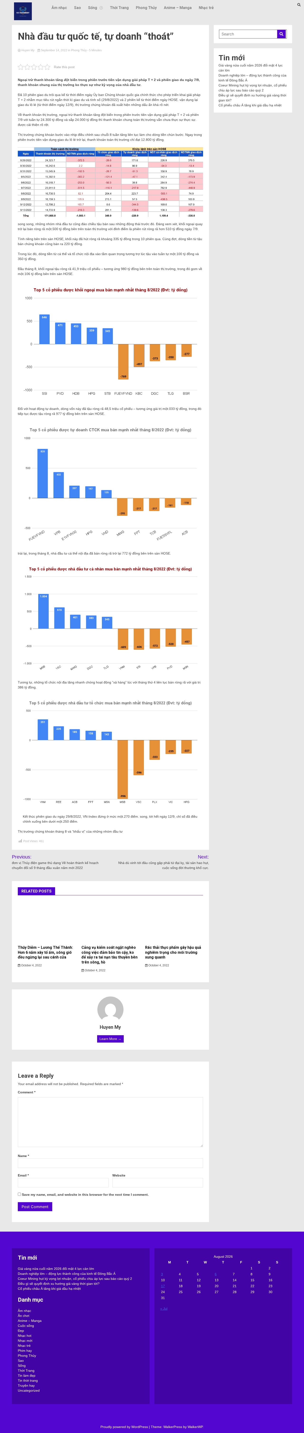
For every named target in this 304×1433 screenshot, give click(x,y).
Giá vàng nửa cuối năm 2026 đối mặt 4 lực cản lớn (56, 1269)
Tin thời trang (28, 1380)
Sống (92, 7)
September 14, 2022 (54, 50)
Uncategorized (29, 1390)
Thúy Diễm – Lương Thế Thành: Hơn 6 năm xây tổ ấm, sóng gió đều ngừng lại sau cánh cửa (45, 952)
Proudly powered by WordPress (124, 1427)
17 (163, 1286)
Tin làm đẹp (26, 1375)
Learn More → (110, 1039)
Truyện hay (26, 1385)
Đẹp (21, 1331)
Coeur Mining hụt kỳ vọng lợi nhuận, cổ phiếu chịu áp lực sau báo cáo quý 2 (75, 1279)
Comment (26, 1092)
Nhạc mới (25, 1341)
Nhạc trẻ (206, 7)
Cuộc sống (26, 1326)
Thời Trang (119, 7)
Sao (77, 7)
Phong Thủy (146, 7)
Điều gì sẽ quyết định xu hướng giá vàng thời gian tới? (59, 1284)
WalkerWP (195, 1427)
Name (23, 1156)
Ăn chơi (23, 1316)
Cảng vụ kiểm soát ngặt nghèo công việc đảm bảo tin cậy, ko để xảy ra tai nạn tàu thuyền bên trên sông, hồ (109, 954)
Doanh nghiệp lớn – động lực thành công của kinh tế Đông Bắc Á (66, 1274)
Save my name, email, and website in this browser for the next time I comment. (85, 1194)
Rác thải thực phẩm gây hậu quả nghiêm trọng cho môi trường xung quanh (173, 952)
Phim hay (25, 1350)
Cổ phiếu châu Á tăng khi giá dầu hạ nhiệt (249, 105)
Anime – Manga (178, 7)
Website (118, 1175)
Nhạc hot (24, 1336)
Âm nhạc (59, 7)
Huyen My (28, 50)
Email (23, 1175)
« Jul (163, 1308)
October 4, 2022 (31, 965)
